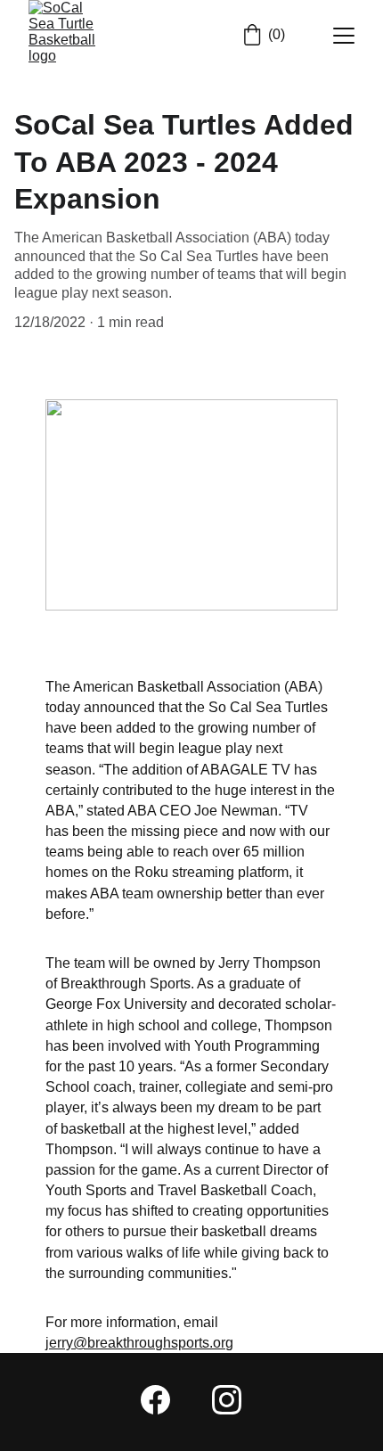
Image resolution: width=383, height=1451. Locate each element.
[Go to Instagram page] (226, 1399)
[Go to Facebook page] (155, 1399)
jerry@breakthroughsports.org (139, 1342)
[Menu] (343, 36)
